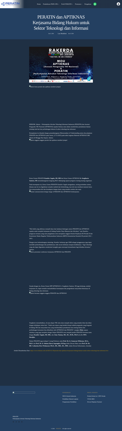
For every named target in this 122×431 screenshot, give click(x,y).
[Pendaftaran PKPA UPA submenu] (58, 4)
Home (39, 4)
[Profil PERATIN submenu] (72, 4)
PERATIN (58, 428)
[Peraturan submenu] (81, 4)
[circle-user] (113, 4)
